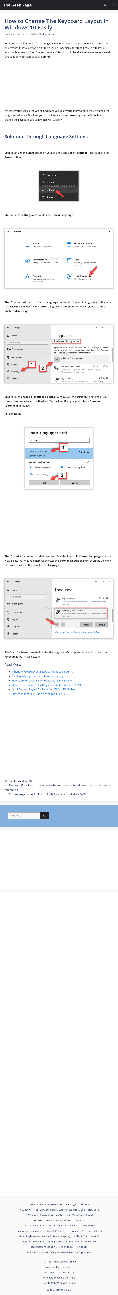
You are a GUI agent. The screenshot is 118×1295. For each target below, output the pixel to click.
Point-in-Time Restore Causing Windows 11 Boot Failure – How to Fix (59, 1241)
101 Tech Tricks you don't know (59, 1261)
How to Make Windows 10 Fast (59, 1282)
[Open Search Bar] (105, 5)
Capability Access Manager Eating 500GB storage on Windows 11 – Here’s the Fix (59, 1230)
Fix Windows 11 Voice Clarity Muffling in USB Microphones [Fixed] (59, 1214)
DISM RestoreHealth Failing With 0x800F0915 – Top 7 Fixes (59, 1252)
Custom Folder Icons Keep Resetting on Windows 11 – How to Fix (59, 1225)
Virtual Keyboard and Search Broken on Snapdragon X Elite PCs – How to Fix (59, 1236)
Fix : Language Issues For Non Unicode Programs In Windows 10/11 (47, 794)
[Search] (44, 815)
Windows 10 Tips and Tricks (59, 1272)
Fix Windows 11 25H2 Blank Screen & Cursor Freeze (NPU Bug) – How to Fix (59, 1209)
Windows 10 (25, 781)
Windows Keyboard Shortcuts (59, 1277)
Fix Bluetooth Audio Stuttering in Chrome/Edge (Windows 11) (59, 1204)
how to (13, 781)
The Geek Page (17, 5)
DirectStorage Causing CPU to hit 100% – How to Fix (59, 1246)
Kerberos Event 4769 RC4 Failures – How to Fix (59, 1220)
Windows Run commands (59, 1266)
